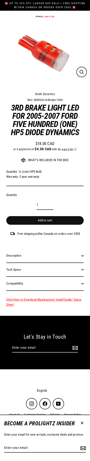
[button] (45, 149)
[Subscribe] (82, 448)
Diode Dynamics (45, 94)
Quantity (11, 195)
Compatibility (14, 283)
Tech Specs (13, 270)
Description (13, 255)
